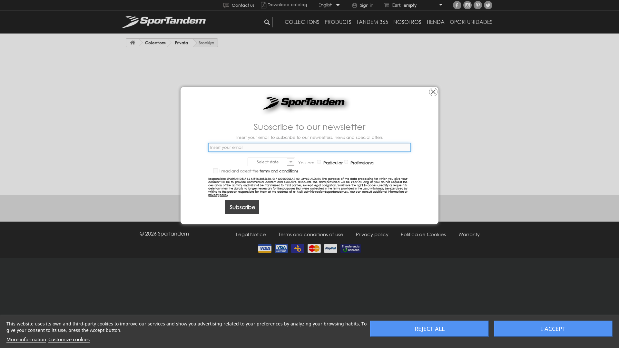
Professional (362, 162)
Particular (332, 162)
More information (26, 339)
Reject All (430, 329)
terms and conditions (279, 171)
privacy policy (218, 195)
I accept (553, 329)
